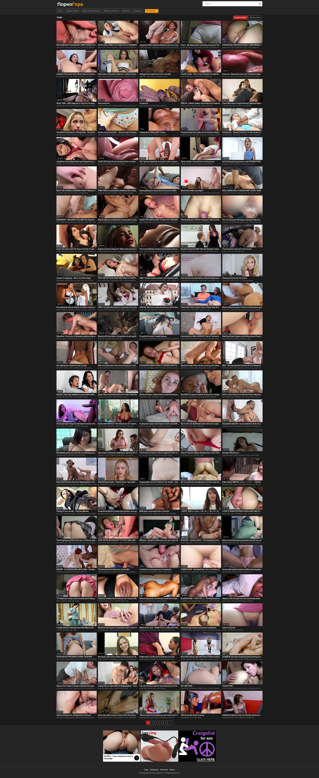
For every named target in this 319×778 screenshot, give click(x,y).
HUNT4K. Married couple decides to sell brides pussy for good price (159, 307)
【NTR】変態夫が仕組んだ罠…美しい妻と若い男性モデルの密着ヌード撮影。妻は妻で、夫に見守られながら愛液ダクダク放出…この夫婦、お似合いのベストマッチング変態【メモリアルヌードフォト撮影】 (201, 511)
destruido (242, 601)
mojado (77, 426)
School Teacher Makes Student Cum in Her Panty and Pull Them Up (201, 453)
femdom (239, 106)
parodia (120, 339)
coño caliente (253, 47)
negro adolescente (133, 310)
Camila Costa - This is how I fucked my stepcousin (201, 74)
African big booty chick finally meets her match (158, 598)
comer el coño (205, 193)
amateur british (214, 630)
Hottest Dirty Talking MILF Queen (152, 132)
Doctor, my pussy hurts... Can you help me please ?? (118, 132)
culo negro (69, 426)
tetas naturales (130, 717)
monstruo (143, 164)
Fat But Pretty (227, 686)
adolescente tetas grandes (123, 106)
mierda (183, 76)
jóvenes (237, 164)
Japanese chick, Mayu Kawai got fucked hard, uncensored (76, 162)
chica (183, 222)
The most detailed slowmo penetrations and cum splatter (159, 249)
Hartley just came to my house (234, 278)
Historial (126, 11)
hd (211, 106)
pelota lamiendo (203, 397)
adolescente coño (63, 135)
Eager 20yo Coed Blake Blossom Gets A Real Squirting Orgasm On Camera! (118, 395)
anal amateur (61, 310)
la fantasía (245, 164)
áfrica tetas (155, 106)
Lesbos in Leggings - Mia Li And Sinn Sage (73, 278)
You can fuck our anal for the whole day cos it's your (159, 686)
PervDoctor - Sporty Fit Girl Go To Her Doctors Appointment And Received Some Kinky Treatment (242, 132)
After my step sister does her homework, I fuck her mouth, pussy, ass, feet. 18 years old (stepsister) (118, 365)
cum (99, 164)
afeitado (159, 76)
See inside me (104, 103)
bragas (206, 47)
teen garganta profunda (249, 543)
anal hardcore (144, 659)
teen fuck (87, 368)
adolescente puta (109, 251)
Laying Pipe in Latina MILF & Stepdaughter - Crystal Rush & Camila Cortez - (118, 686)
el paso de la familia (64, 397)
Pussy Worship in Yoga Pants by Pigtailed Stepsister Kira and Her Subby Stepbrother (242, 103)
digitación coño (158, 514)
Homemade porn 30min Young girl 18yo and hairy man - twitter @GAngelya (201, 220)
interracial (185, 339)
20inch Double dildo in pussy (192, 715)
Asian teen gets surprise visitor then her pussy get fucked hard (118, 715)
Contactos (164, 770)
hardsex (82, 455)
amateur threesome (234, 688)
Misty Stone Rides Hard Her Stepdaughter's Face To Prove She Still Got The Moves (76, 482)
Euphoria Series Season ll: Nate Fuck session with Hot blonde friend (118, 249)
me (228, 310)
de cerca (225, 76)
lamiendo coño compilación (212, 601)
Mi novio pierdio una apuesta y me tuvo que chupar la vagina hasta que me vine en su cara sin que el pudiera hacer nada (201, 482)
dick (58, 601)
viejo (75, 630)
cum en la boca (87, 339)
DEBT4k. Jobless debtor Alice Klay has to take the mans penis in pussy (201, 103)
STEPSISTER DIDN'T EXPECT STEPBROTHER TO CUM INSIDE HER (159, 365)
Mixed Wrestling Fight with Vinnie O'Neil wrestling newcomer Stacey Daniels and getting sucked (201, 657)
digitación (175, 339)
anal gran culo (113, 514)
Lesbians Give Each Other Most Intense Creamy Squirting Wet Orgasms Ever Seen (76, 74)
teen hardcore (62, 484)
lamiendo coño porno (175, 47)
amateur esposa (157, 310)
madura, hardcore (211, 251)
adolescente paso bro (132, 368)
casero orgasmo (158, 426)
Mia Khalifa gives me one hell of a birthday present (76, 453)
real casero (167, 572)
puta (164, 659)
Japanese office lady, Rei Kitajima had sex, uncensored (159, 45)
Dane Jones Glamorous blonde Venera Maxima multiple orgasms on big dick (242, 395)
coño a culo (211, 368)
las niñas (101, 339)
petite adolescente (146, 484)
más (99, 426)
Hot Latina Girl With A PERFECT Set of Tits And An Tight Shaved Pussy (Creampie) (201, 336)
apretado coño (214, 280)
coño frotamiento (179, 484)
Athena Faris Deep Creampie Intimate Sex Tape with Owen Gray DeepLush (76, 686)
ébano (164, 601)
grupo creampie (249, 688)
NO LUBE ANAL (187, 686)
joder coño (226, 251)
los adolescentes (245, 484)
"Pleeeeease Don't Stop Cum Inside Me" (114, 569)
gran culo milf (66, 106)
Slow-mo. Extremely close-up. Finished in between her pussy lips (242, 74)
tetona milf (249, 717)
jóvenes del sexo (260, 397)
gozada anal (103, 514)
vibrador (168, 426)
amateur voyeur (81, 310)
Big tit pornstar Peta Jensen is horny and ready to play (201, 365)
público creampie (136, 572)
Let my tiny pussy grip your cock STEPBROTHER (241, 162)
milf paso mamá (213, 135)
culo (70, 630)
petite (141, 543)
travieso (184, 397)
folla (234, 572)
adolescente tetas (170, 193)
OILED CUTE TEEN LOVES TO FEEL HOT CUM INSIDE (159, 220)
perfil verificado (94, 310)
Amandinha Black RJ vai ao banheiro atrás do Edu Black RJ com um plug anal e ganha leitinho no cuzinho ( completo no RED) (242, 424)
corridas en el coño (167, 717)
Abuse (172, 770)
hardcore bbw (103, 601)
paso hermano (186, 47)
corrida (225, 193)
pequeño (142, 397)
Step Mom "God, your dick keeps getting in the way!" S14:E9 (76, 336)
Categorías (137, 11)
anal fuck (152, 688)
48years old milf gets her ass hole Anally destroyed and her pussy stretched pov (242, 598)
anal (99, 106)
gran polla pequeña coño (159, 164)
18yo (249, 339)
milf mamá (150, 76)
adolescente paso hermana (136, 135)
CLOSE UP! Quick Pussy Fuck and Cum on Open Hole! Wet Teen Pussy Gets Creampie (118, 162)
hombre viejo (194, 193)
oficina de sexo (145, 47)
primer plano (107, 164)
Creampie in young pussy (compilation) (155, 569)
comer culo (89, 280)
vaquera (202, 310)
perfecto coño (129, 76)
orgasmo (184, 426)
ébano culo (92, 484)
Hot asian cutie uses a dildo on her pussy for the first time (118, 657)
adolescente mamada (156, 368)
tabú (107, 688)
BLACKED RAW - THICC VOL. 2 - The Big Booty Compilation (201, 598)
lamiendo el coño (96, 106)
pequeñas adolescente (190, 280)
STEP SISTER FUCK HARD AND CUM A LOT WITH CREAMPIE (118, 278)
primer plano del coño (164, 251)
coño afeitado (117, 397)
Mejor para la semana (91, 11)
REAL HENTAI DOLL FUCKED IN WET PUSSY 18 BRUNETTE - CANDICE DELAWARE (242, 191)
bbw (235, 630)
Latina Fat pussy (228, 628)
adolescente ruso (251, 659)
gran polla (206, 222)
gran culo (68, 76)
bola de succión (74, 339)
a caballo (247, 106)
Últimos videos (255, 17)
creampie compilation (208, 572)
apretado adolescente (115, 630)
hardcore (155, 47)
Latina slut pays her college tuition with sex (73, 715)
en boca (59, 514)
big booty (143, 601)
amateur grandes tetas (84, 251)
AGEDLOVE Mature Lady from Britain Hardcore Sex (242, 715)
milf (223, 688)
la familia (78, 397)
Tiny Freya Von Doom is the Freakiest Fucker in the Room (159, 453)
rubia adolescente (236, 659)
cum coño (238, 76)
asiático (243, 339)
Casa (60, 11)
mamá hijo (195, 135)
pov (76, 455)
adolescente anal (251, 426)
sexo (115, 164)
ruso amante (208, 164)
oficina (196, 455)
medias (59, 572)
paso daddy (226, 572)
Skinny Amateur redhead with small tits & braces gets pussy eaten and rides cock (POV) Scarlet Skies (159, 395)
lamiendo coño (230, 106)
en (232, 251)
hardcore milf (227, 368)
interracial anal (199, 543)
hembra (156, 135)
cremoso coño (179, 251)
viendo (167, 310)
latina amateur (138, 251)
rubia (58, 106)
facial (58, 339)
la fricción (121, 164)
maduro (225, 659)
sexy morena (71, 222)
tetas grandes (127, 193)
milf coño (199, 251)
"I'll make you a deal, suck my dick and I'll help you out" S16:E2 (76, 598)
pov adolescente (259, 310)
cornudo (147, 310)
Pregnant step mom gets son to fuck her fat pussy (201, 132)
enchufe (225, 426)
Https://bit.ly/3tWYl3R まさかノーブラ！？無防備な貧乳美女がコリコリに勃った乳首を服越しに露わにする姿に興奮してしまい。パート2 (242, 482)
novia (161, 397)
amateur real (253, 193)
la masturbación (151, 543)
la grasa (203, 135)
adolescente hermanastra (113, 222)
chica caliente (151, 572)
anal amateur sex (236, 426)
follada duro (61, 164)
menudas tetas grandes (238, 193)
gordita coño (85, 164)
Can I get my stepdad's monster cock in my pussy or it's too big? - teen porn (159, 162)
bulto (114, 339)
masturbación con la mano (216, 543)
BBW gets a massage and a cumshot (154, 511)
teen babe (203, 280)
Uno (122, 368)
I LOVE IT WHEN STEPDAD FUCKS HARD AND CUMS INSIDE (242, 511)
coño (79, 47)
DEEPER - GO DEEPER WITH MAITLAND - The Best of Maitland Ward (76, 569)
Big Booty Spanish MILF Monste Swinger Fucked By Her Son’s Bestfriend (201, 249)
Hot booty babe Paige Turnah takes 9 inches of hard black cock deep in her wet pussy (76, 424)
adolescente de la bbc (230, 543)
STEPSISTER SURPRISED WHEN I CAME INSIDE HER (242, 45)
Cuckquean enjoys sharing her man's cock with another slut (159, 424)
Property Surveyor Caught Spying (152, 336)
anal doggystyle (187, 543)
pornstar (184, 368)
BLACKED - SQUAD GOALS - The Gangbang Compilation (201, 540)
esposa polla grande (157, 280)
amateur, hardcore (93, 135)
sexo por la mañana (230, 222)
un (140, 514)
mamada (195, 310)
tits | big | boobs (90, 659)
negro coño (120, 310)
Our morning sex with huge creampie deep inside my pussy (242, 220)
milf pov (238, 280)
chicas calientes (108, 426)
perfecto (128, 630)
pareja (206, 484)
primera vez (214, 47)
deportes (71, 601)
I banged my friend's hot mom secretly (155, 74)
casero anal (254, 455)
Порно (63, 4)
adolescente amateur (251, 76)
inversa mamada (160, 455)
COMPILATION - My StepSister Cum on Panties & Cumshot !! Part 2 (201, 569)
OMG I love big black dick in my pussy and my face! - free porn (118, 307)
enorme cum (244, 222)
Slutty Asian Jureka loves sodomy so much (157, 657)
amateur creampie (163, 339)
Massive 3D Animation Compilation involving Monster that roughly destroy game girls (118, 336)
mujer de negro (69, 514)
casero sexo (196, 106)
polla (75, 193)
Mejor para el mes (111, 11)
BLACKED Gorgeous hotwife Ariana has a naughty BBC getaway (201, 395)
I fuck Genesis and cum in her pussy (236, 249)
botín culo (60, 426)
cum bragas (90, 543)
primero (122, 659)
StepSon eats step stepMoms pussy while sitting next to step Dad (76, 395)
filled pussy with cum (77, 543)
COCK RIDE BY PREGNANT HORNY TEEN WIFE (74, 657)
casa (224, 280)
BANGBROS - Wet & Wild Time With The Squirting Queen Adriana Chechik (76, 220)
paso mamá (185, 135)
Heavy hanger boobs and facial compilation (198, 628)
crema (89, 76)
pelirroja (142, 717)
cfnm (252, 164)
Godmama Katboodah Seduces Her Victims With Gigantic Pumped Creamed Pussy (118, 598)
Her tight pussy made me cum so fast (71, 365)
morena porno (197, 76)
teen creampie (71, 47)
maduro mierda (111, 193)
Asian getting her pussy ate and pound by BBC (157, 191)
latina (189, 76)
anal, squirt (60, 222)
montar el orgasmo (72, 688)
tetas (165, 76)
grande (163, 106)
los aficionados (259, 484)
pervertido (215, 193)
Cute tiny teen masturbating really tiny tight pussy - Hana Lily (201, 278)
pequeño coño (228, 164)
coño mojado (197, 164)
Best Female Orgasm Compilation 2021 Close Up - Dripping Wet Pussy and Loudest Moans (118, 628)
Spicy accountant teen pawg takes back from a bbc (242, 540)
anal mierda (185, 688)
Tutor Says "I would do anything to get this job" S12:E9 (118, 453)
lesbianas (60, 280)
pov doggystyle (194, 601)
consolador (113, 659)
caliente (142, 76)
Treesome (143, 103)
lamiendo (208, 76)
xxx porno (247, 572)
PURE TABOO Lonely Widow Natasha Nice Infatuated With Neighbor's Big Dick (118, 191)
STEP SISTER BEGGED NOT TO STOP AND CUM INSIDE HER (118, 540)
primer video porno (65, 193)
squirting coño (82, 222)
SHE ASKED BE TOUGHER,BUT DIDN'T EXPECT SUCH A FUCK (76, 45)
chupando (191, 251)
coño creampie (104, 135)
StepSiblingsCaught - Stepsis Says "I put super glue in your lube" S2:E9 (118, 482)
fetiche (262, 193)
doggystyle (192, 397)
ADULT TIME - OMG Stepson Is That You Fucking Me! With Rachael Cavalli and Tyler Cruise (76, 103)
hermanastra (108, 76)
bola (122, 484)
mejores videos (72, 11)
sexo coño (60, 47)
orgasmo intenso (79, 76)
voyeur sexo (144, 280)
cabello (183, 164)
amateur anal (244, 455)
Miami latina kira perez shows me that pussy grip (242, 307)
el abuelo (184, 193)
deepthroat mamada (81, 106)
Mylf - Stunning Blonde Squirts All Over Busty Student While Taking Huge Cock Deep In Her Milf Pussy (242, 365)
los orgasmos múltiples (231, 397)
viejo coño (226, 601)
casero (235, 484)
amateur (236, 339)
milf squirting (239, 368)
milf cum (244, 135)
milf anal (234, 601)
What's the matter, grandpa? (192, 191)
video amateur (121, 426)
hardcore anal (156, 659)
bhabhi (240, 630)
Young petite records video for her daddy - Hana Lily (159, 482)
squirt (112, 601)
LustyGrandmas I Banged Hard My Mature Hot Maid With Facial (76, 628)
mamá (85, 397)
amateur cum (187, 455)
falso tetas (124, 688)
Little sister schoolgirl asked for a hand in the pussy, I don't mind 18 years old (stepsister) (118, 74)
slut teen (59, 717)
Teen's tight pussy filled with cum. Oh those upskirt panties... (76, 540)
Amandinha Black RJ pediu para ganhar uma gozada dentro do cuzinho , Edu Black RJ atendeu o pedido (118, 511)
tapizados (203, 368)
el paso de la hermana (106, 368)
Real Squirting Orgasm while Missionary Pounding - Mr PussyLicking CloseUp (242, 336)
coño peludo (198, 47)
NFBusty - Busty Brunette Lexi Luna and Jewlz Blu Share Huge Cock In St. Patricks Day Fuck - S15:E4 (159, 540)
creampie (60, 76)
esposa (147, 106)
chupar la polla (213, 688)
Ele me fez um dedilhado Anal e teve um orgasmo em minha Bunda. (201, 424)
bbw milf (125, 601)
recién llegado (186, 659)
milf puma (143, 135)
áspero (71, 251)
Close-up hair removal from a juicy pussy (197, 162)
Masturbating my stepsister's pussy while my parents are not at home (118, 220)
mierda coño (83, 193)
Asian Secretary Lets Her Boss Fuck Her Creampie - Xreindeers (76, 249)
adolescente (118, 76)
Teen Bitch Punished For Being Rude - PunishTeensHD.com (76, 132)
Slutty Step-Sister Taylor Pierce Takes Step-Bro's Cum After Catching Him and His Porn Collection (201, 307)
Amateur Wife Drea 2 (230, 453)
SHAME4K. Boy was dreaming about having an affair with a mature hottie (242, 657)
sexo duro (193, 514)
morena (163, 47)
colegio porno (69, 717)
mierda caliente (88, 47)
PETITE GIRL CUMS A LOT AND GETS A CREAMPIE (117, 45)
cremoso (163, 135)
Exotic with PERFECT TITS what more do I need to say (118, 424)
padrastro (143, 630)
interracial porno (73, 164)
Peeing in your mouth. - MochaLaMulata (72, 511)
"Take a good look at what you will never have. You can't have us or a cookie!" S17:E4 (159, 715)
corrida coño (107, 106)
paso (77, 601)
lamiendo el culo (195, 339)
